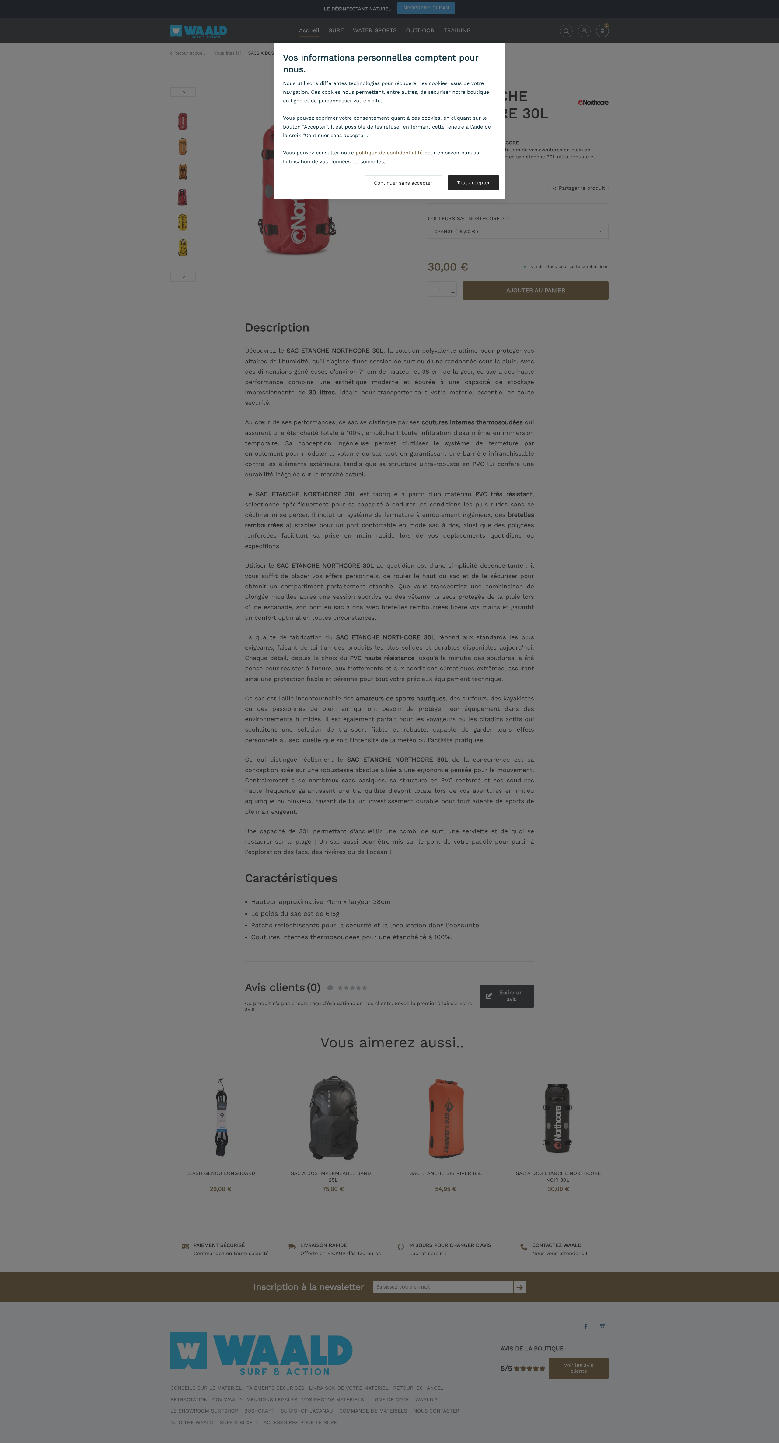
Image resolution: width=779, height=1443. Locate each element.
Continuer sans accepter (403, 183)
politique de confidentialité (389, 153)
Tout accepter (473, 182)
